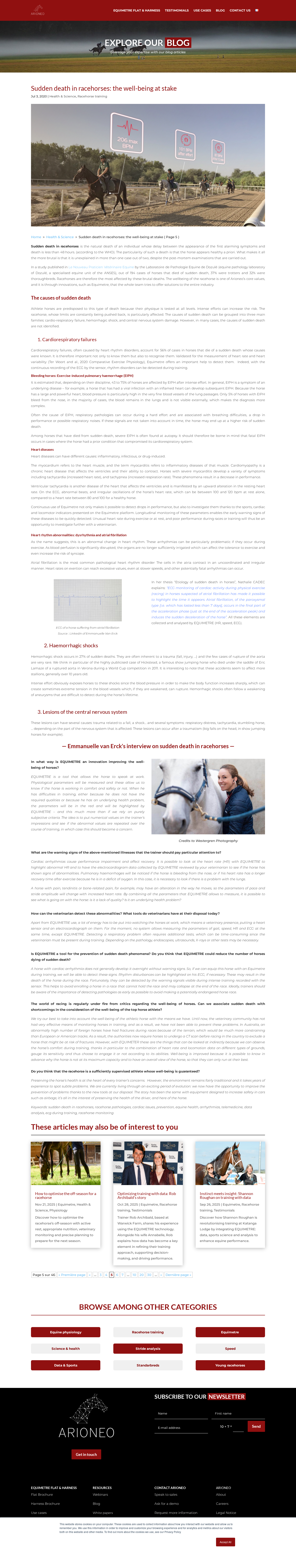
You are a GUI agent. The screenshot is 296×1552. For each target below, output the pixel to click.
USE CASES (202, 10)
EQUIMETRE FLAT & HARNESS (136, 10)
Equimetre (66, 1204)
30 (149, 1275)
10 (134, 1275)
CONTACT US (240, 10)
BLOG (220, 10)
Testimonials (142, 1210)
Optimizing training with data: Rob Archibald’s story (146, 1195)
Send (256, 1426)
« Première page (72, 1275)
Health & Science (62, 96)
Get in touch (86, 1454)
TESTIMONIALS (177, 10)
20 (142, 1275)
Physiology (58, 1210)
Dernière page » (178, 1275)
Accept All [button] (225, 1542)
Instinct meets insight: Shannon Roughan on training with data (226, 1195)
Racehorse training (92, 96)
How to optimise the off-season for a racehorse (65, 1195)
